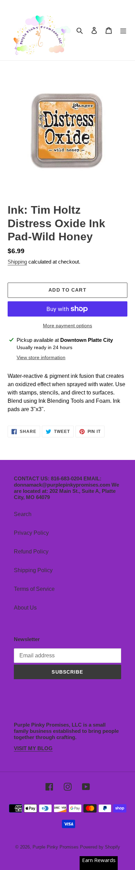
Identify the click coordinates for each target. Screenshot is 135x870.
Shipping (17, 262)
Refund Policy (31, 551)
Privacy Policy (31, 533)
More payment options (67, 325)
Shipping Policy (33, 570)
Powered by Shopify (100, 847)
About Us (25, 608)
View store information (41, 357)
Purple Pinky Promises (56, 847)
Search (23, 514)
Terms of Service (34, 589)
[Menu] (123, 30)
